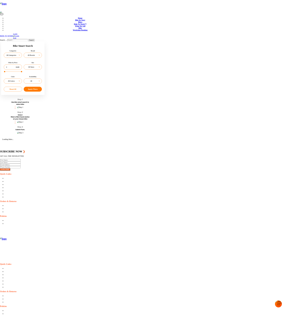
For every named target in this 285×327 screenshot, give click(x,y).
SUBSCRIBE (5, 169)
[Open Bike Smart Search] (278, 304)
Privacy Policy (9, 220)
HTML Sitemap (10, 194)
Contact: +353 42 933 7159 (14, 234)
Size (33, 62)
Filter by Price (12, 62)
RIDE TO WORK (6, 36)
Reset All (13, 89)
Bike (80, 28)
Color (13, 76)
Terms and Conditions (12, 223)
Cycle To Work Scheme (12, 191)
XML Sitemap (9, 197)
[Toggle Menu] (1, 14)
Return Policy (9, 209)
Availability (33, 76)
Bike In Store (80, 20)
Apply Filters (33, 89)
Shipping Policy (10, 205)
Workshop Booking (80, 30)
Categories (12, 51)
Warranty (7, 212)
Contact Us (8, 178)
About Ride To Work (11, 188)
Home (80, 18)
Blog (6, 181)
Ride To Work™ (80, 24)
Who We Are (9, 184)
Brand (33, 51)
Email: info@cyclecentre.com (14, 231)
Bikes (80, 22)
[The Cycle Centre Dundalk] (20, 5)
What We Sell (80, 26)
